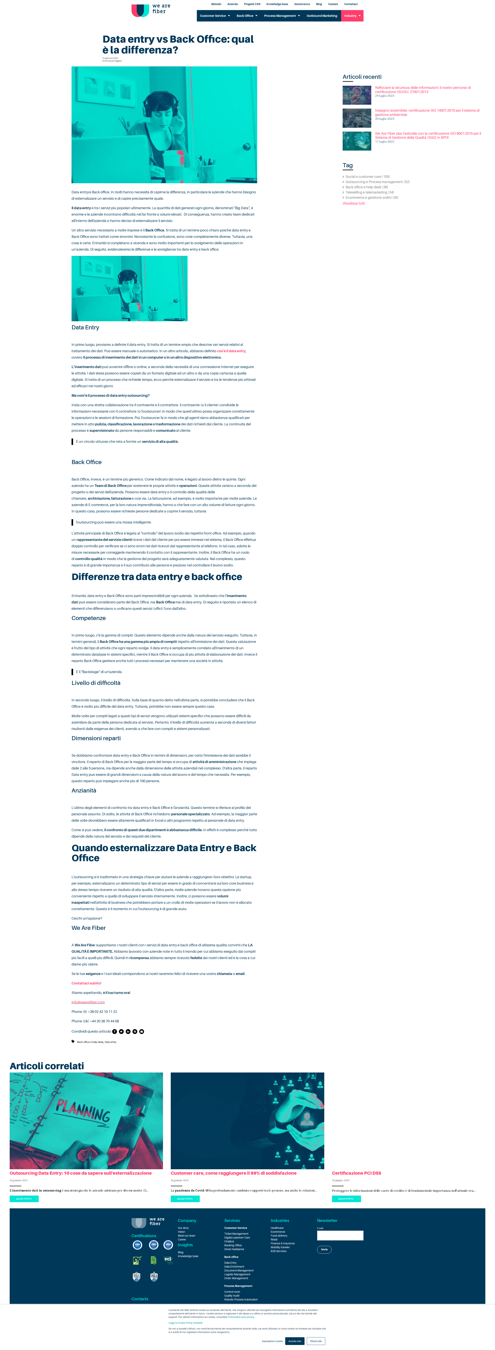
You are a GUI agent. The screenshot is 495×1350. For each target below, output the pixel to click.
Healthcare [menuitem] (277, 1228)
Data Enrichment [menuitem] (234, 1267)
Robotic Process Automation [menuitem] (241, 1299)
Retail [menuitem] (274, 1239)
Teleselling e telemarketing (370, 192)
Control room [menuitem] (232, 1292)
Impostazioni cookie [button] (272, 1341)
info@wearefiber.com (88, 1002)
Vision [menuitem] (181, 1232)
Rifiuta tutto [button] (316, 1341)
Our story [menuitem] (183, 1228)
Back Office (245, 16)
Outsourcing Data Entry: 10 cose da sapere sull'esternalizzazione (81, 1173)
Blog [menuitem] (319, 4)
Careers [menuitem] (333, 4)
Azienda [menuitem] (232, 4)
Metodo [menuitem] (216, 4)
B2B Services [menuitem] (278, 1251)
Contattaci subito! (86, 983)
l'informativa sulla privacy (241, 1316)
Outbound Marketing (322, 16)
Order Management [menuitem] (236, 1278)
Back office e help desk (90, 1042)
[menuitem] (247, 1228)
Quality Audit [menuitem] (231, 1296)
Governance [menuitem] (302, 4)
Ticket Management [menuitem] (236, 1234)
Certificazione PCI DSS (356, 1173)
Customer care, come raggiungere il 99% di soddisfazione (234, 1173)
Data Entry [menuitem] (230, 1263)
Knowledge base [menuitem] (277, 4)
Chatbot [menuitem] (229, 1241)
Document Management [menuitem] (238, 1270)
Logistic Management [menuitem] (237, 1274)
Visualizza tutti (354, 203)
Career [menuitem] (182, 1239)
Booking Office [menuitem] (233, 1245)
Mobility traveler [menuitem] (280, 1247)
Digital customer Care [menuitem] (237, 1238)
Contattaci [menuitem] (351, 4)
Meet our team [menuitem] (186, 1236)
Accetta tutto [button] (294, 1341)
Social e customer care (368, 177)
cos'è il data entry (231, 351)
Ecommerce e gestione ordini (372, 198)
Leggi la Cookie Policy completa (185, 1322)
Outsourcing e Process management (378, 182)
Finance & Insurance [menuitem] (283, 1243)
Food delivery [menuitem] (279, 1236)
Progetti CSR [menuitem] (252, 4)
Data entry (110, 1042)
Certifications (143, 1236)
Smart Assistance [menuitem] (234, 1249)
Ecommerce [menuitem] (278, 1232)
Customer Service (213, 16)
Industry (350, 16)
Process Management (280, 16)
